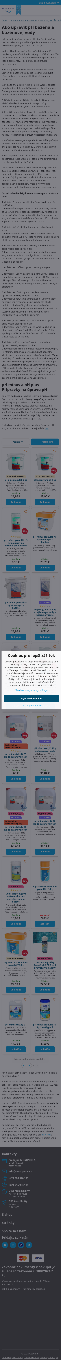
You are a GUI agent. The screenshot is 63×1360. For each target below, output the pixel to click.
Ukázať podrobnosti (32, 705)
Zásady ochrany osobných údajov (31, 690)
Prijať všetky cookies (31, 698)
